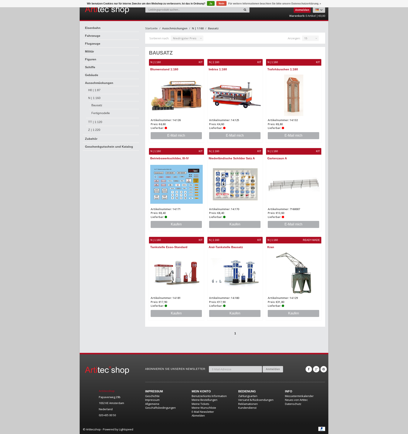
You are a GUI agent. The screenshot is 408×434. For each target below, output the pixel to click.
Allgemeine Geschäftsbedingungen (160, 406)
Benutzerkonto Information (209, 396)
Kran (270, 247)
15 (305, 38)
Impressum (152, 400)
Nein (221, 3)
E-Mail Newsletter (203, 412)
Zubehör (91, 138)
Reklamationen (248, 404)
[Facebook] (309, 369)
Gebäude (91, 75)
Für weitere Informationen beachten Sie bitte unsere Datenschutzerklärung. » (274, 3)
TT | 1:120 (95, 122)
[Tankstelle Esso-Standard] (176, 273)
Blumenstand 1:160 (164, 69)
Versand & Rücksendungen (255, 400)
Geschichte (152, 396)
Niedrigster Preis (184, 38)
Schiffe (90, 67)
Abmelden (198, 415)
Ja (210, 3)
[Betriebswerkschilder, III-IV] (176, 184)
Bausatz (96, 105)
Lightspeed (126, 429)
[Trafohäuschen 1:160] (293, 95)
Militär (89, 51)
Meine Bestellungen (204, 400)
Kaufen (176, 224)
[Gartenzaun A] (293, 184)
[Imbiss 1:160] (235, 95)
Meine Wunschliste (204, 408)
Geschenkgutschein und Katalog (109, 146)
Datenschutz (293, 404)
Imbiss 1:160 (218, 69)
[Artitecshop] (98, 9)
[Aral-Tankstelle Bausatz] (235, 273)
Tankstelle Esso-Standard (168, 247)
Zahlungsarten (247, 396)
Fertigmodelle (100, 113)
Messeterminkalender (299, 396)
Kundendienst (247, 408)
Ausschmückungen (99, 83)
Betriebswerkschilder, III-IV (169, 158)
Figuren (90, 59)
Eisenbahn (93, 28)
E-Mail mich (176, 135)
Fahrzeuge (92, 35)
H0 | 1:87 (94, 90)
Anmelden (273, 369)
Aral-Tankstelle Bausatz (226, 247)
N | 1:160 (94, 98)
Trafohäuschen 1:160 (282, 69)
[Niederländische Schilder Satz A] (235, 184)
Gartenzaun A (277, 158)
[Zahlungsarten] (321, 429)
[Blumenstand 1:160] (176, 95)
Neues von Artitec (296, 400)
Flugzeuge (92, 43)
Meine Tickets (200, 404)
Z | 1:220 (94, 129)
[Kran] (293, 273)
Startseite (151, 28)
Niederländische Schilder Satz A (232, 158)
